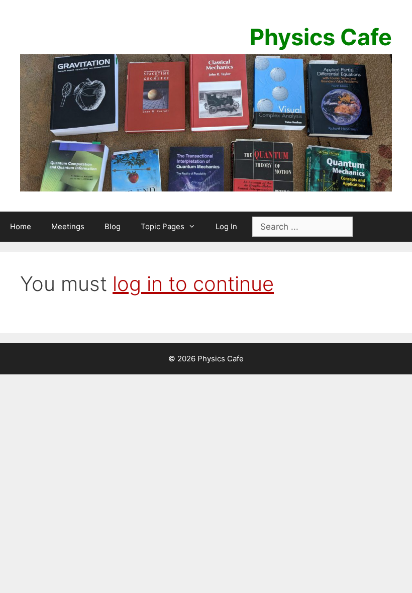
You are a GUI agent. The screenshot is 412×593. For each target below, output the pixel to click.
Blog (113, 226)
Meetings (67, 226)
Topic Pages (162, 226)
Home (20, 226)
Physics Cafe (321, 37)
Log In (226, 226)
